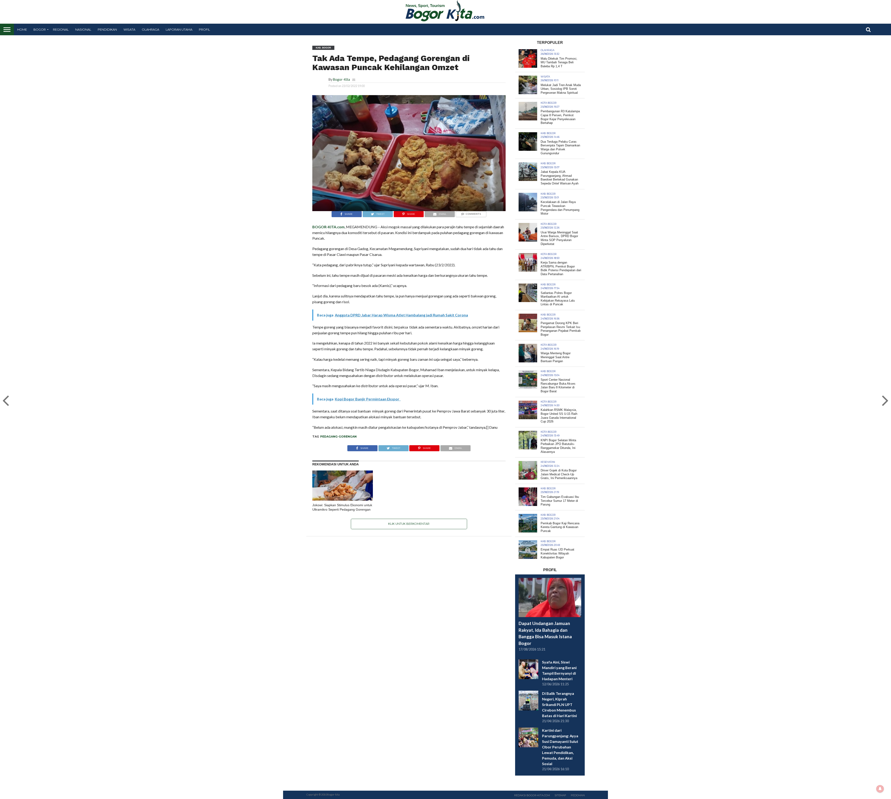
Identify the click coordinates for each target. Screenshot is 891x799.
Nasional (83, 29)
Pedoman (578, 795)
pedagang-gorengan (338, 436)
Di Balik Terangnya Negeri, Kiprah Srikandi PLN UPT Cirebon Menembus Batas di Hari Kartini (559, 704)
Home (22, 29)
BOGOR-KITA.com (328, 227)
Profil (204, 29)
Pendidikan (107, 29)
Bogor (39, 29)
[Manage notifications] (880, 789)
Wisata (129, 29)
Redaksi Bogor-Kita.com (532, 795)
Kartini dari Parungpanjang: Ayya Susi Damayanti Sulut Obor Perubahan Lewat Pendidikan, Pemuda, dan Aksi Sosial (560, 747)
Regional (61, 29)
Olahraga (150, 29)
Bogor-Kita (341, 79)
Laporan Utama (179, 29)
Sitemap (560, 795)
